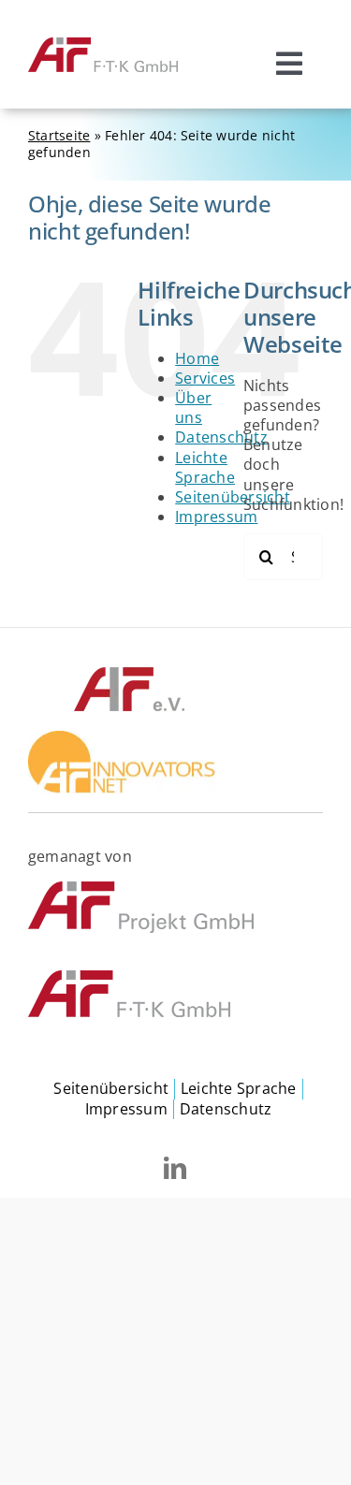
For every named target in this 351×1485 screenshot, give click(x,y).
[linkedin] (175, 1168)
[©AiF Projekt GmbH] (141, 889)
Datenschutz (221, 437)
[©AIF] (129, 672)
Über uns (193, 407)
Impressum (216, 516)
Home (197, 358)
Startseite (59, 135)
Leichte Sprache (205, 467)
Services (205, 378)
